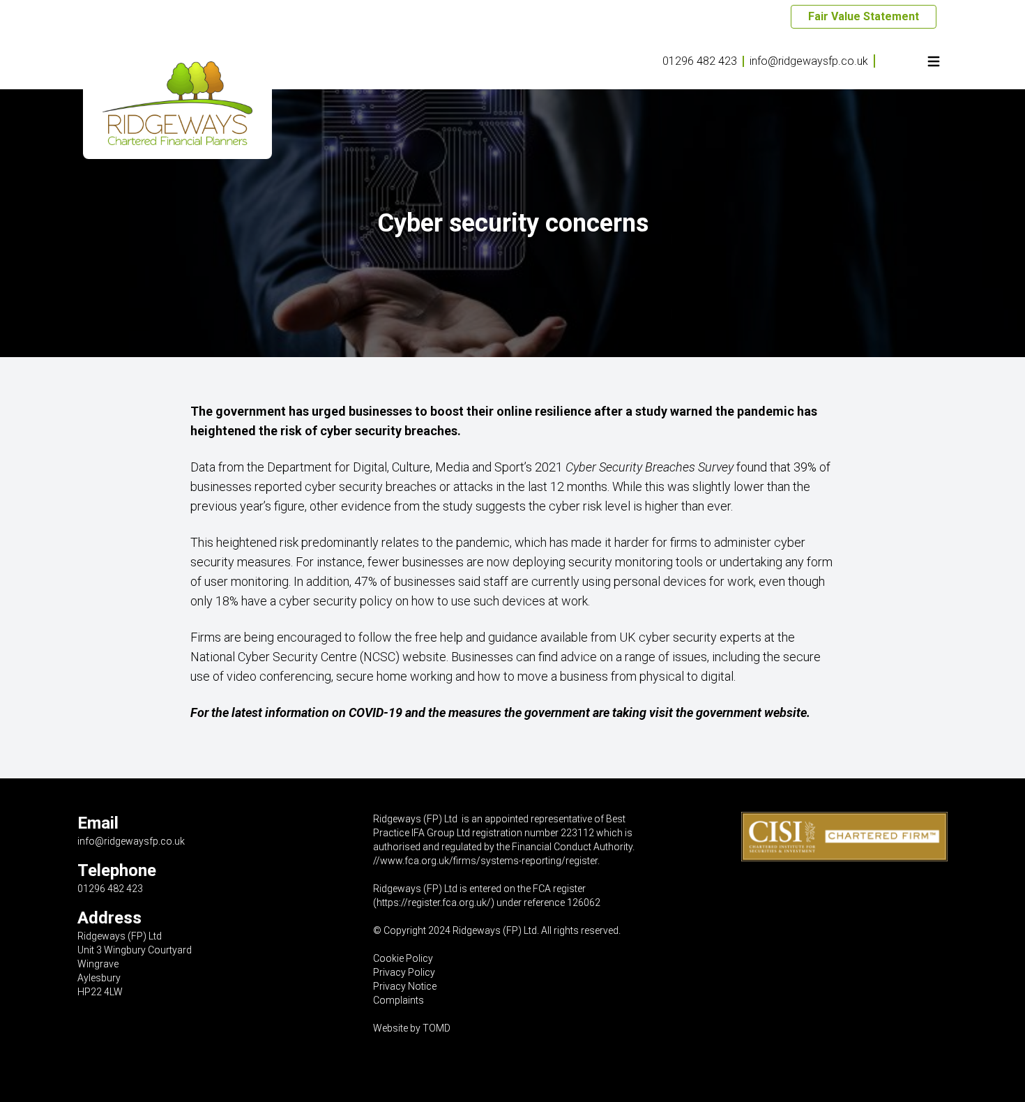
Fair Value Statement (863, 16)
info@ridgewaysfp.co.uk (809, 61)
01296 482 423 (699, 61)
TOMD (436, 1028)
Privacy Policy (404, 972)
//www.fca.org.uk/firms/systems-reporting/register (485, 860)
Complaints (398, 1000)
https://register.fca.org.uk (432, 902)
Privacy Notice (404, 986)
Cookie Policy (403, 958)
